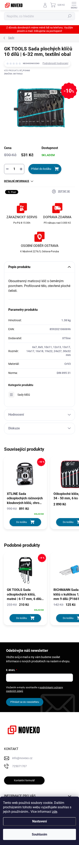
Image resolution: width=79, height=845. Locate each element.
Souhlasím (39, 834)
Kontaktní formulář (24, 780)
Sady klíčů (23, 394)
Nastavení (39, 821)
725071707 (19, 766)
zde (54, 812)
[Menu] (74, 5)
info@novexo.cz (22, 758)
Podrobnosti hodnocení (55, 63)
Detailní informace (16, 181)
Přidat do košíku (41, 168)
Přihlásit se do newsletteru (24, 702)
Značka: (13, 74)
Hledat (69, 16)
